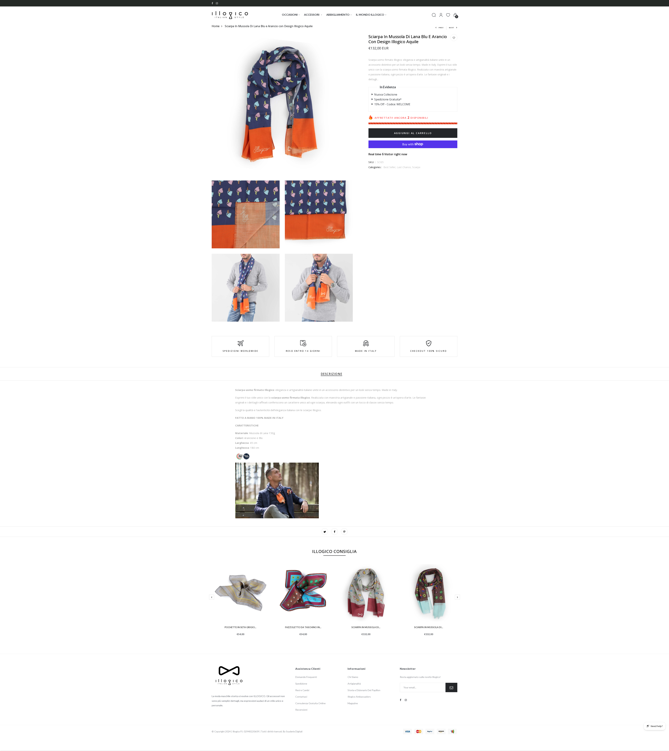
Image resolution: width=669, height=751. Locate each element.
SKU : (372, 162)
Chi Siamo (353, 676)
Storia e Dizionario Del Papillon (364, 690)
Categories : (375, 167)
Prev (441, 27)
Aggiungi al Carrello (413, 133)
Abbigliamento (337, 14)
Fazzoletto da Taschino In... (303, 627)
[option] (240, 605)
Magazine (353, 703)
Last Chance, (404, 167)
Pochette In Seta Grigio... (240, 627)
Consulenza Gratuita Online (310, 703)
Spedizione (301, 683)
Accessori (312, 14)
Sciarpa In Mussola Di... (365, 627)
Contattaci (301, 696)
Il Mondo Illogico (370, 14)
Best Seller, (390, 167)
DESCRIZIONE (331, 374)
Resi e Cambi (302, 690)
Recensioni (301, 709)
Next (451, 27)
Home (216, 26)
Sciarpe (416, 167)
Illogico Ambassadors (359, 696)
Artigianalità (354, 683)
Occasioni (290, 14)
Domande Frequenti (306, 676)
